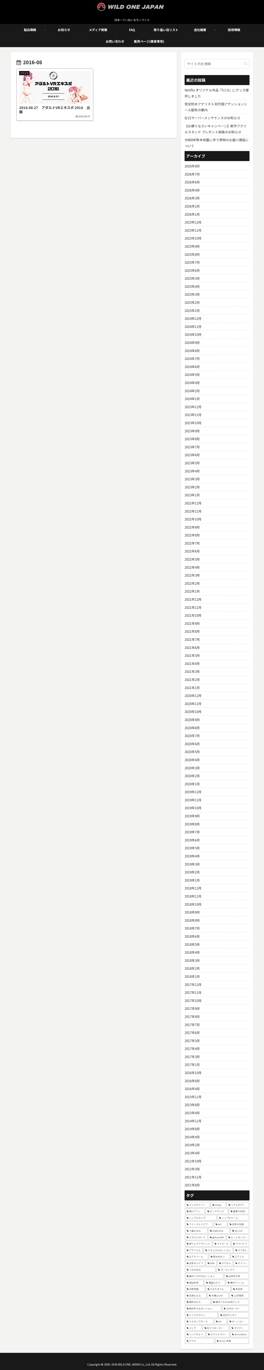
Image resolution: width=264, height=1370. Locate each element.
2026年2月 (192, 206)
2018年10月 (193, 904)
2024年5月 (192, 374)
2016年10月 (193, 1072)
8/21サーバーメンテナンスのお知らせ (212, 117)
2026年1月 (192, 214)
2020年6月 (192, 743)
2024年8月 (192, 350)
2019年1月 (192, 880)
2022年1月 (192, 591)
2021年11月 (193, 607)
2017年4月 (192, 1048)
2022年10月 (193, 519)
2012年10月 (193, 1161)
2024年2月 (192, 390)
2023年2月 (192, 487)
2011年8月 (192, 1184)
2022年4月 (192, 567)
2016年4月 (192, 1088)
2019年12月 (193, 791)
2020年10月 (193, 711)
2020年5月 (192, 751)
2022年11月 (193, 511)
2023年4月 (192, 471)
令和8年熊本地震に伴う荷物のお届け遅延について (217, 142)
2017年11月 (193, 992)
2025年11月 (193, 230)
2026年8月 (192, 166)
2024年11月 (193, 326)
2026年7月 (192, 174)
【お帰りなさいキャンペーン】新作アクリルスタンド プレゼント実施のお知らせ (216, 128)
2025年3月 (192, 294)
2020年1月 (192, 783)
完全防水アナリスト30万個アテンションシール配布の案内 (216, 106)
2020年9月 (192, 719)
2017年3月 (192, 1056)
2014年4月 (192, 1136)
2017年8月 (192, 1016)
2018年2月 (192, 968)
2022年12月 (193, 503)
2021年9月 (192, 623)
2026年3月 (192, 198)
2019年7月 (192, 831)
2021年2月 (192, 679)
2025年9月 (192, 246)
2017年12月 (193, 984)
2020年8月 (192, 727)
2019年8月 (192, 824)
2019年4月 (192, 856)
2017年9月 (192, 1008)
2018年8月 (192, 920)
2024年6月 (192, 366)
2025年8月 (192, 254)
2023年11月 (193, 414)
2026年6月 (192, 182)
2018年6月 (192, 936)
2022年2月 (192, 583)
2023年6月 (192, 454)
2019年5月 (192, 847)
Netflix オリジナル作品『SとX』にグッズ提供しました (217, 93)
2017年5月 (192, 1040)
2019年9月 (192, 815)
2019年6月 (192, 840)
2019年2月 (192, 872)
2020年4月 (192, 759)
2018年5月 (192, 944)
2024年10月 (193, 334)
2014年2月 (192, 1144)
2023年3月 (192, 478)
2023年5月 (192, 462)
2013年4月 (192, 1152)
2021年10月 (193, 615)
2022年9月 (192, 527)
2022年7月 (192, 543)
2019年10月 (193, 807)
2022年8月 (192, 535)
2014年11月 (193, 1120)
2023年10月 (193, 422)
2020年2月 (192, 775)
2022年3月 (192, 575)
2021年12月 (193, 599)
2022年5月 (192, 559)
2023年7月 (192, 446)
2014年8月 (192, 1128)
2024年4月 (192, 382)
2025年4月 (192, 286)
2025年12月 (193, 222)
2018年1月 (192, 976)
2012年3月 (192, 1168)
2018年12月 (193, 888)
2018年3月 (192, 960)
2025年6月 (192, 270)
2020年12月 (193, 695)
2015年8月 (192, 1104)
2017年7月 (192, 1024)
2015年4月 (192, 1112)
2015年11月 (193, 1096)
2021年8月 (192, 631)
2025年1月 (192, 310)
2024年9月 (192, 342)
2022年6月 (192, 551)
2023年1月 (192, 494)
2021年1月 (192, 687)
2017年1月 (192, 1064)
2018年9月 (192, 912)
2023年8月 (192, 438)
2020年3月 (192, 767)
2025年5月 (192, 278)
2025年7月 (192, 262)
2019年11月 (193, 799)
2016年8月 (192, 1080)
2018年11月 (193, 896)
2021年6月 (192, 647)
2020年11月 (193, 703)
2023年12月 (193, 406)
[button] (245, 63)
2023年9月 (192, 430)
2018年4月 (192, 952)
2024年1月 (192, 398)
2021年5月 (192, 655)
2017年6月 (192, 1032)
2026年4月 (192, 190)
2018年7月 (192, 928)
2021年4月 (192, 663)
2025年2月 (192, 302)
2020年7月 (192, 735)
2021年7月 (192, 639)
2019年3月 (192, 864)
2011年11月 (193, 1177)
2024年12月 (193, 318)
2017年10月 (193, 1000)
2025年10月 (193, 238)
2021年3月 (192, 671)
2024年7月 (192, 358)
